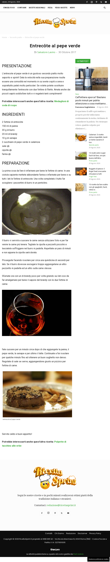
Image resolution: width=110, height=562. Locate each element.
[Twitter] (101, 2)
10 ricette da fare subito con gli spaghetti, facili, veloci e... (98, 187)
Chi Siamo (59, 533)
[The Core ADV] (55, 550)
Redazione (70, 533)
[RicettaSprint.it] (55, 23)
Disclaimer (82, 533)
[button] (104, 7)
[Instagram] (92, 2)
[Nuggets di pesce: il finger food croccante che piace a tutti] (81, 171)
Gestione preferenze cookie (98, 559)
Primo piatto (93, 160)
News (72, 8)
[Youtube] (106, 2)
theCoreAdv (78, 554)
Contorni (21, 8)
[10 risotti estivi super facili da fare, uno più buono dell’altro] (81, 156)
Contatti (48, 533)
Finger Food (9, 8)
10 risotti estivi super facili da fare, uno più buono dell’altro (97, 155)
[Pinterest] (96, 2)
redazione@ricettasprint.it (61, 505)
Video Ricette (61, 8)
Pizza (50, 8)
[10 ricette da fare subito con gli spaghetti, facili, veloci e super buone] (81, 187)
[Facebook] (87, 2)
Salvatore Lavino (46, 52)
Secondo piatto (16, 37)
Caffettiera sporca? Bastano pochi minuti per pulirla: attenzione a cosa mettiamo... (91, 100)
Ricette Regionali (37, 8)
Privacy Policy (95, 533)
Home (4, 37)
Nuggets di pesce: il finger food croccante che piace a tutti (97, 171)
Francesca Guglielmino (85, 107)
